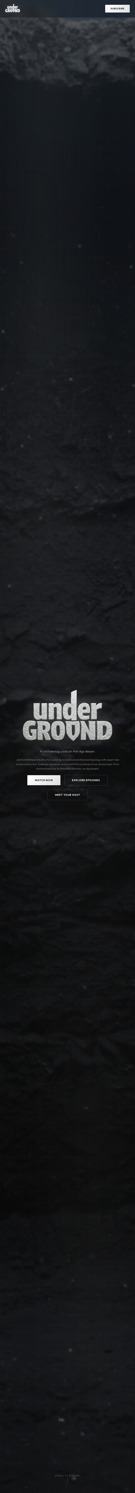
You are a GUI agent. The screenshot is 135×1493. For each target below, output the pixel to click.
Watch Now (44, 780)
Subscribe (117, 8)
